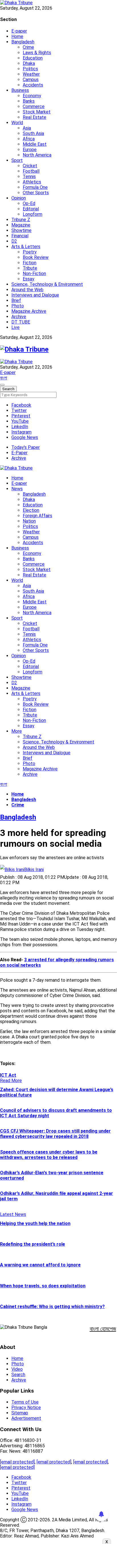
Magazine (20, 225)
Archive (18, 316)
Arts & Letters (25, 246)
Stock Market (37, 112)
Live (15, 327)
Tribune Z (20, 219)
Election (31, 510)
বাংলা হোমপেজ (103, 1328)
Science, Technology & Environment (47, 284)
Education (33, 58)
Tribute (30, 268)
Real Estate (34, 117)
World (17, 122)
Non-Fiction (34, 273)
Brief (16, 300)
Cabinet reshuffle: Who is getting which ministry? (52, 1306)
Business (20, 90)
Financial (19, 235)
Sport (17, 160)
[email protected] (17, 1462)
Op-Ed (29, 203)
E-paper (19, 31)
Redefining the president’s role (32, 1244)
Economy (32, 95)
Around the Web (27, 289)
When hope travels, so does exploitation (42, 1286)
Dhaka (29, 63)
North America (37, 155)
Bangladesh (22, 42)
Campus (31, 79)
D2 (14, 241)
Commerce (34, 106)
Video (17, 1369)
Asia (27, 128)
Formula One (35, 187)
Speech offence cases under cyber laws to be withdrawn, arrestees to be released (48, 1154)
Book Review (36, 257)
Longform (32, 214)
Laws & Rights (37, 52)
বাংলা (3, 378)
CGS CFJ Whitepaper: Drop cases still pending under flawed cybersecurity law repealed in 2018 (55, 1133)
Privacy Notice (26, 1407)
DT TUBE (20, 322)
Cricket (30, 165)
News (17, 488)
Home (17, 36)
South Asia (33, 133)
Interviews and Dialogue (35, 295)
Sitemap (19, 1413)
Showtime (21, 230)
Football (31, 171)
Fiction (29, 262)
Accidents (33, 85)
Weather (31, 74)
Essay (28, 279)
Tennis (29, 176)
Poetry (30, 252)
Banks (29, 101)
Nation (29, 521)
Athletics (32, 182)
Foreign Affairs (37, 515)
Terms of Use (25, 1402)
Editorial (31, 209)
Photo (17, 306)
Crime (28, 47)
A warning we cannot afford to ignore (40, 1265)
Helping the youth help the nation (35, 1223)
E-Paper (19, 452)
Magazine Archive (28, 311)
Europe (30, 149)
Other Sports (36, 192)
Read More (11, 1080)
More (16, 731)
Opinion (18, 198)
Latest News (13, 1214)
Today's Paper (25, 447)
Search (18, 1374)
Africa (29, 138)
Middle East (35, 144)
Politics (30, 68)
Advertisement (26, 1418)
